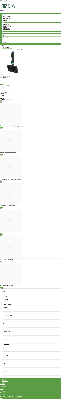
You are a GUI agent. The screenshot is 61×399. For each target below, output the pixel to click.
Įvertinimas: (1, 97)
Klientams (2, 389)
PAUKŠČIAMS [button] (3, 33)
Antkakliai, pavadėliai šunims (6, 18)
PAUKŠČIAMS (3, 352)
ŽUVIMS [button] (2, 31)
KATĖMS (3, 323)
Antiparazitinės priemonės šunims (7, 16)
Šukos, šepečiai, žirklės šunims (8, 315)
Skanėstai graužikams (5, 37)
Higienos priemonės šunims (8, 312)
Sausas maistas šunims (7, 299)
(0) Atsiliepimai (3, 88)
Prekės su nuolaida (4, 386)
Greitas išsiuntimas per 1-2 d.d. (3, 78)
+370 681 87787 (5, 0)
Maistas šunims (5, 14)
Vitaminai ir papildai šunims (6, 15)
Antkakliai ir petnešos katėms (6, 28)
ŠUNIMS (3, 294)
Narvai (4, 320)
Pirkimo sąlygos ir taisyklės (5, 381)
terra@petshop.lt (4, 394)
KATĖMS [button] (3, 22)
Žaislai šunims (4, 17)
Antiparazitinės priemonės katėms (7, 26)
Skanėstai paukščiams (5, 34)
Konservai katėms (7, 326)
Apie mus (3, 379)
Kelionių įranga (5, 20)
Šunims (4, 39)
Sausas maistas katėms (7, 328)
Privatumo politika (4, 380)
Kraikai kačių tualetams (6, 334)
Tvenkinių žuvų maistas (6, 32)
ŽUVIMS (3, 347)
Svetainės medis (3, 387)
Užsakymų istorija (4, 391)
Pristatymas (3, 382)
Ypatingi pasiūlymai (4, 43)
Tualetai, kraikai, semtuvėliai (6, 25)
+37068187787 (3, 393)
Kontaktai (3, 388)
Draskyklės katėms (5, 30)
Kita (3, 21)
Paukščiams (4, 41)
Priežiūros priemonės (6, 310)
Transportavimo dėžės (5, 19)
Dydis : (1, 82)
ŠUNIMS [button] (3, 13)
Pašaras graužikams (6, 360)
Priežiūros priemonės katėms (6, 29)
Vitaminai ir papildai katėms (6, 24)
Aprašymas (3, 87)
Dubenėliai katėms (5, 27)
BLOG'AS (3, 44)
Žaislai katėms (5, 339)
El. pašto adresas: (2, 95)
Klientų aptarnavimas (3, 384)
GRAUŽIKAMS (3, 358)
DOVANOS (3, 374)
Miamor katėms (4, 291)
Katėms (4, 40)
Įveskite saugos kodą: (2, 98)
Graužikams (4, 42)
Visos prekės (3, 385)
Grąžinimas (3, 383)
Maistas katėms (5, 23)
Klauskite (8, 85)
